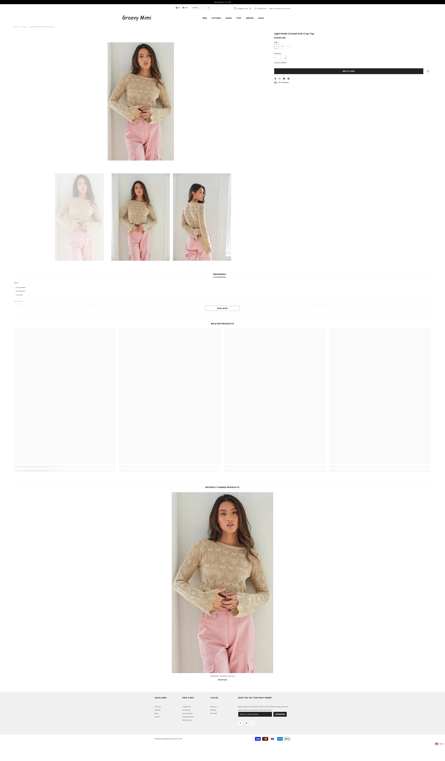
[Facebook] (275, 78)
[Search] (201, 8)
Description (219, 274)
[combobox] (199, 7)
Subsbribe (280, 714)
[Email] (288, 78)
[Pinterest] (284, 78)
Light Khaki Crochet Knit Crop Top (222, 676)
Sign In (272, 9)
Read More (222, 308)
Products (24, 27)
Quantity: (277, 54)
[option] (140, 101)
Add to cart (349, 71)
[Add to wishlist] (428, 71)
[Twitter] (280, 78)
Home (16, 27)
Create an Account (283, 9)
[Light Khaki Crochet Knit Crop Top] (222, 582)
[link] (65, 467)
